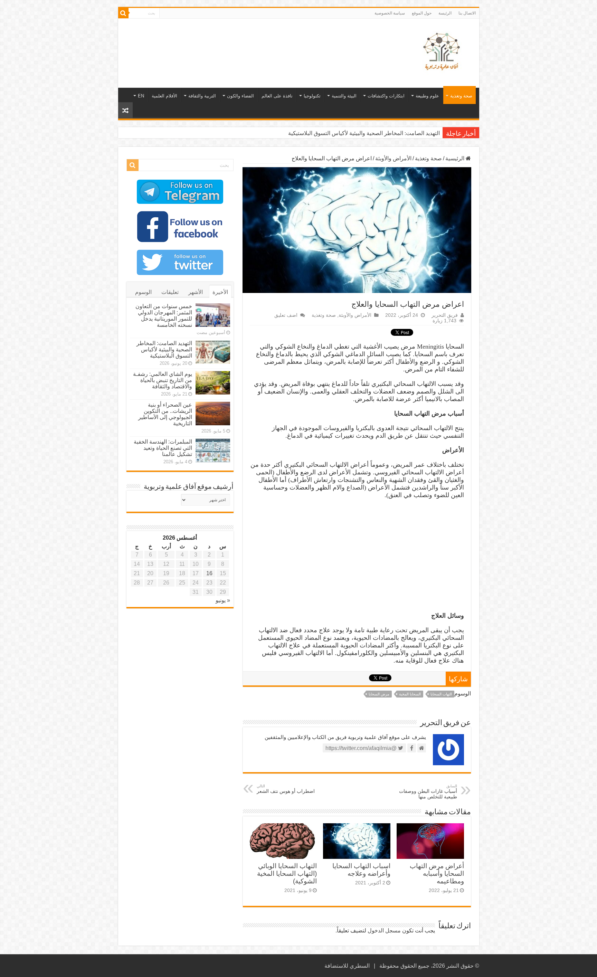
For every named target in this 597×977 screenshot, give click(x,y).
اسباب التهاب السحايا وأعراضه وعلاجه (361, 869)
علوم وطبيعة (427, 95)
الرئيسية (455, 158)
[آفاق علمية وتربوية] (443, 52)
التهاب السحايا (441, 694)
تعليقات (170, 292)
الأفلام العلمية (164, 95)
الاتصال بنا (467, 13)
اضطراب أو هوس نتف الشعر (286, 789)
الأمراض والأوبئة (393, 158)
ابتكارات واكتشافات (386, 95)
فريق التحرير (445, 315)
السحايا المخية (410, 694)
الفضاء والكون (240, 95)
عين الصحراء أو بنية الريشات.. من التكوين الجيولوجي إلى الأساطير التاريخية (165, 414)
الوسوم (143, 292)
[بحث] (123, 13)
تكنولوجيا (312, 95)
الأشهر (195, 292)
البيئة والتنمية (344, 95)
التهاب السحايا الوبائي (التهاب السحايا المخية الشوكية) (287, 873)
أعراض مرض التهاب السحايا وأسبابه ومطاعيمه (437, 873)
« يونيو (223, 600)
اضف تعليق (285, 315)
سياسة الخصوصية (390, 13)
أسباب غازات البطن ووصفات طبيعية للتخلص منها (428, 791)
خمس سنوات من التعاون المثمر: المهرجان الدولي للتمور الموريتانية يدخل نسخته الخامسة (163, 315)
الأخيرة (220, 292)
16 (209, 573)
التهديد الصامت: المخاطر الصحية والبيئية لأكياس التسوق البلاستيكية (164, 349)
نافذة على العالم (277, 95)
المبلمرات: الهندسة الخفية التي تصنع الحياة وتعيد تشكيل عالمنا (163, 448)
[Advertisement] (249, 41)
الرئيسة (445, 13)
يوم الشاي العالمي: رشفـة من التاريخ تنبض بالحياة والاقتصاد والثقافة (363, 133)
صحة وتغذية (461, 95)
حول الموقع (422, 13)
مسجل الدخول (384, 930)
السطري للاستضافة (347, 966)
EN (141, 95)
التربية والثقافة (202, 95)
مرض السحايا (379, 694)
